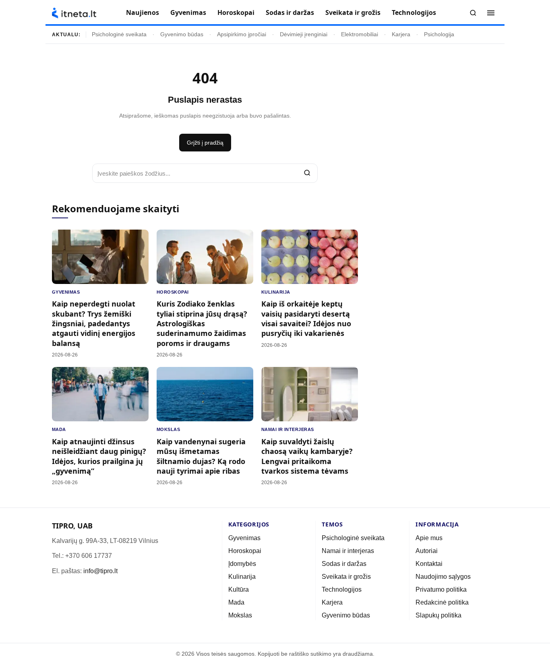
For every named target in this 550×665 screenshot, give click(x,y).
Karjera (401, 34)
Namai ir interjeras (287, 429)
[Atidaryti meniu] (491, 13)
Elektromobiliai (359, 34)
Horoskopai (235, 12)
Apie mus (429, 537)
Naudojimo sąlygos (443, 576)
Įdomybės (242, 563)
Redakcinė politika (442, 602)
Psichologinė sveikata (119, 34)
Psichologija (439, 34)
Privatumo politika (441, 589)
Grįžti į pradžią (205, 142)
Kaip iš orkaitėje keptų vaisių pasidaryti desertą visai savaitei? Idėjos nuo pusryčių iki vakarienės (306, 318)
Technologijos (414, 12)
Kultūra (238, 589)
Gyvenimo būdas (181, 34)
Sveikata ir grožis (352, 12)
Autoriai (427, 550)
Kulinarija (275, 292)
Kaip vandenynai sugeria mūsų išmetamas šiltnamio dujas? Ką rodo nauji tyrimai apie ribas (201, 456)
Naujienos (142, 12)
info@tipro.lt (100, 571)
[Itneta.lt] (74, 13)
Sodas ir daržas (290, 12)
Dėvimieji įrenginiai (303, 34)
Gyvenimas (188, 12)
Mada (59, 429)
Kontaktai (429, 563)
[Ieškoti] (473, 13)
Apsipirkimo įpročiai (241, 34)
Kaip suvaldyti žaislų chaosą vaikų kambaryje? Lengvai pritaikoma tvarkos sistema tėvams (307, 456)
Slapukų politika (438, 615)
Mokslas (168, 429)
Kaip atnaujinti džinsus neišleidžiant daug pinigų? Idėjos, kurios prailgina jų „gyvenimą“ (99, 456)
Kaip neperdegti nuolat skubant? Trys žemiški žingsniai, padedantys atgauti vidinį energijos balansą (93, 323)
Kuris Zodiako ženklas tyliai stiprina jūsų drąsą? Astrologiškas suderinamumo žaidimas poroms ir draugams (202, 323)
